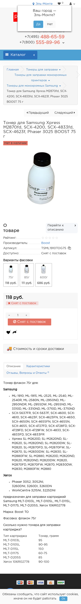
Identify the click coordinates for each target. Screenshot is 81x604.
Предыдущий (38, 113)
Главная (13, 70)
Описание (13, 366)
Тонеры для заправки (42, 70)
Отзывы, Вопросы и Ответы (27, 372)
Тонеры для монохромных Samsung (33, 86)
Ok (63, 599)
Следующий (64, 113)
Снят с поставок (31, 321)
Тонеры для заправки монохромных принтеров (40, 78)
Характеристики (38, 366)
